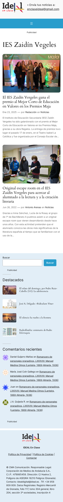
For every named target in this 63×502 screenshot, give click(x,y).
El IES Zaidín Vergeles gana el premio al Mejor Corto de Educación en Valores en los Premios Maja (31, 101)
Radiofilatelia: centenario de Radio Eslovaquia (35, 331)
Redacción (31, 112)
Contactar (31, 457)
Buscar (6, 257)
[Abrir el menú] (31, 23)
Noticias (45, 112)
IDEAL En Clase (31, 447)
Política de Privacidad (19, 454)
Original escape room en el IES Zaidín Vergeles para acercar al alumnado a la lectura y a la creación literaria (30, 195)
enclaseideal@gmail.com (43, 9)
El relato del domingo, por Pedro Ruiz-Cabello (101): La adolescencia (38, 290)
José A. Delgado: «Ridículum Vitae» (36, 303)
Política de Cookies (43, 454)
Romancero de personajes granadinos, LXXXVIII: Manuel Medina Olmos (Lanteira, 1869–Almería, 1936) (34, 360)
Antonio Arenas (33, 207)
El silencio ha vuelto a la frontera (35, 317)
